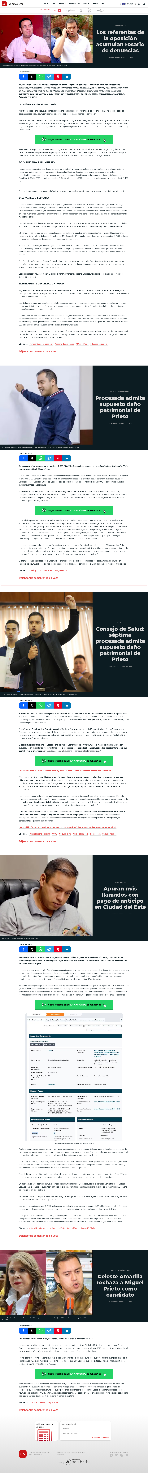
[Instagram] (121, 1455)
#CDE (54, 834)
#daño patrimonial (80, 834)
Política (120, 622)
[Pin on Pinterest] (58, 77)
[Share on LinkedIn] (66, 77)
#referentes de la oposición (41, 344)
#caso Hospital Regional (39, 834)
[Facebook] (111, 1455)
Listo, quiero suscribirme (100, 1437)
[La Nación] (12, 3)
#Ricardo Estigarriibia (99, 344)
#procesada (95, 834)
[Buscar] (143, 4)
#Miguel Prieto (82, 344)
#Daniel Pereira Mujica (39, 1228)
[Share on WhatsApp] (40, 77)
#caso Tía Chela (88, 1228)
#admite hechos (109, 834)
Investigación (120, 26)
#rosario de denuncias (64, 344)
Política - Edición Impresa (120, 392)
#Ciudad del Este (57, 1228)
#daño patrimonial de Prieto (41, 570)
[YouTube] (127, 1455)
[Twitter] (116, 1455)
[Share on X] (32, 77)
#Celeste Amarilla (37, 1402)
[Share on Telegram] (49, 77)
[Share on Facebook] (23, 77)
